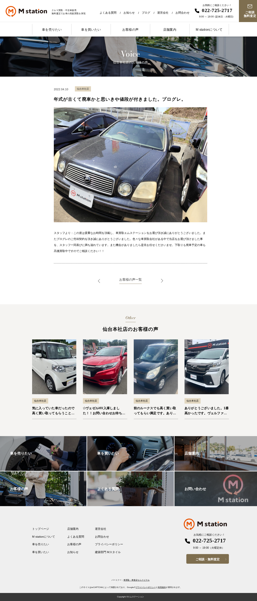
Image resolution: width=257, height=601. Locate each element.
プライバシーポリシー (109, 544)
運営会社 (162, 12)
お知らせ (129, 12)
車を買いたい (91, 29)
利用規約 (162, 587)
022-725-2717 (217, 10)
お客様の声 (130, 29)
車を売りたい (52, 29)
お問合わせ (182, 12)
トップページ (40, 528)
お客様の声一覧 (130, 279)
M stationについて (209, 29)
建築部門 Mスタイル (108, 552)
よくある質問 (108, 12)
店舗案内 (169, 29)
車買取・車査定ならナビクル (136, 580)
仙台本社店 (40, 400)
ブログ (146, 12)
